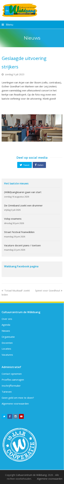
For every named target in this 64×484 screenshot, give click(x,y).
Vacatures (7, 354)
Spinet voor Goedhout (47, 290)
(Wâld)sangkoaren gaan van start (22, 192)
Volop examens (12, 218)
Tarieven (7, 391)
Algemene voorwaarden (15, 403)
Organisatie (8, 336)
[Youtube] (21, 416)
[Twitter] (4, 416)
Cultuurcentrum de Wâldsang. (31, 475)
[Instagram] (15, 416)
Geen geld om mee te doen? (18, 397)
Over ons (7, 318)
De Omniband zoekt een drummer (23, 205)
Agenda (6, 324)
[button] (24, 165)
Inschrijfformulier (11, 385)
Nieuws (6, 330)
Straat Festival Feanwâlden (19, 232)
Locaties (6, 348)
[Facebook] (9, 416)
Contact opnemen (12, 373)
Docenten (7, 342)
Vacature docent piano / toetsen (22, 245)
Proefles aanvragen (13, 379)
